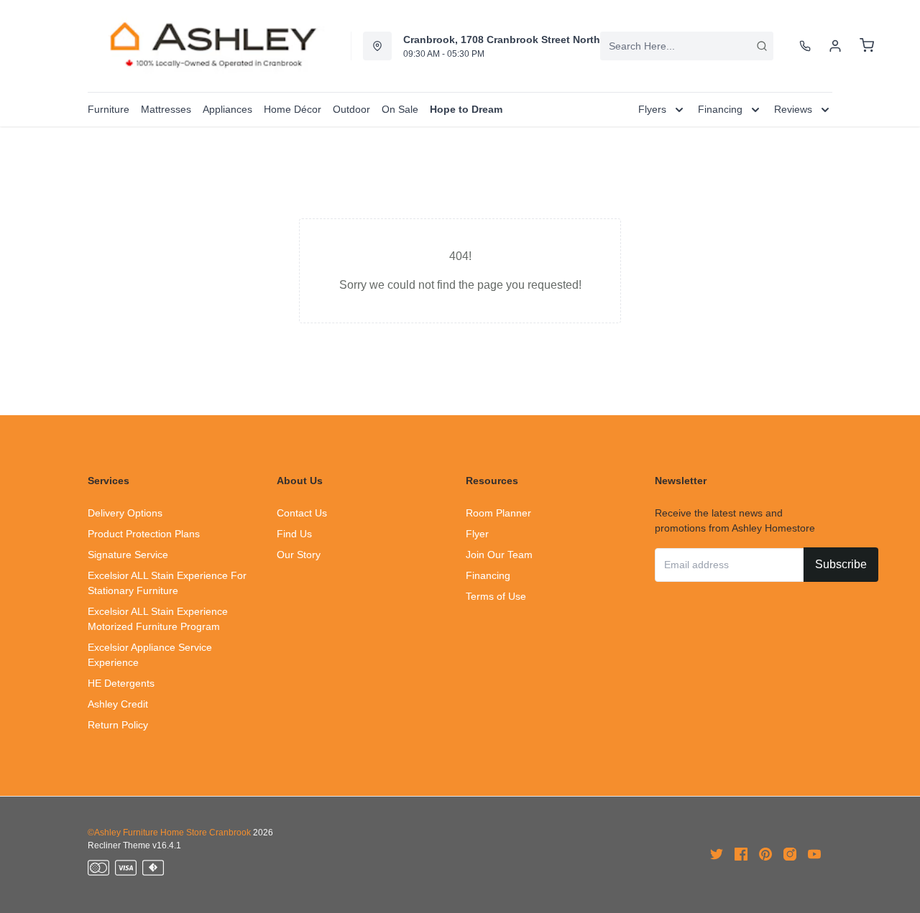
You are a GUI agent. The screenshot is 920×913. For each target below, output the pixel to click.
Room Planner (498, 513)
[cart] (867, 46)
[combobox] (686, 46)
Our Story (299, 554)
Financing (488, 575)
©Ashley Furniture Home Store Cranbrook (169, 833)
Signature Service (128, 554)
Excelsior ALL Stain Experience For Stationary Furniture (167, 583)
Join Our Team (499, 554)
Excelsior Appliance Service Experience (150, 654)
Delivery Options (125, 513)
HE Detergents (121, 683)
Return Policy (118, 725)
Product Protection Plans (144, 533)
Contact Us (302, 513)
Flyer (477, 533)
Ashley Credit (118, 704)
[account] (835, 46)
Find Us (294, 533)
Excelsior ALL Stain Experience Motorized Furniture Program (158, 619)
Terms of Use (496, 596)
